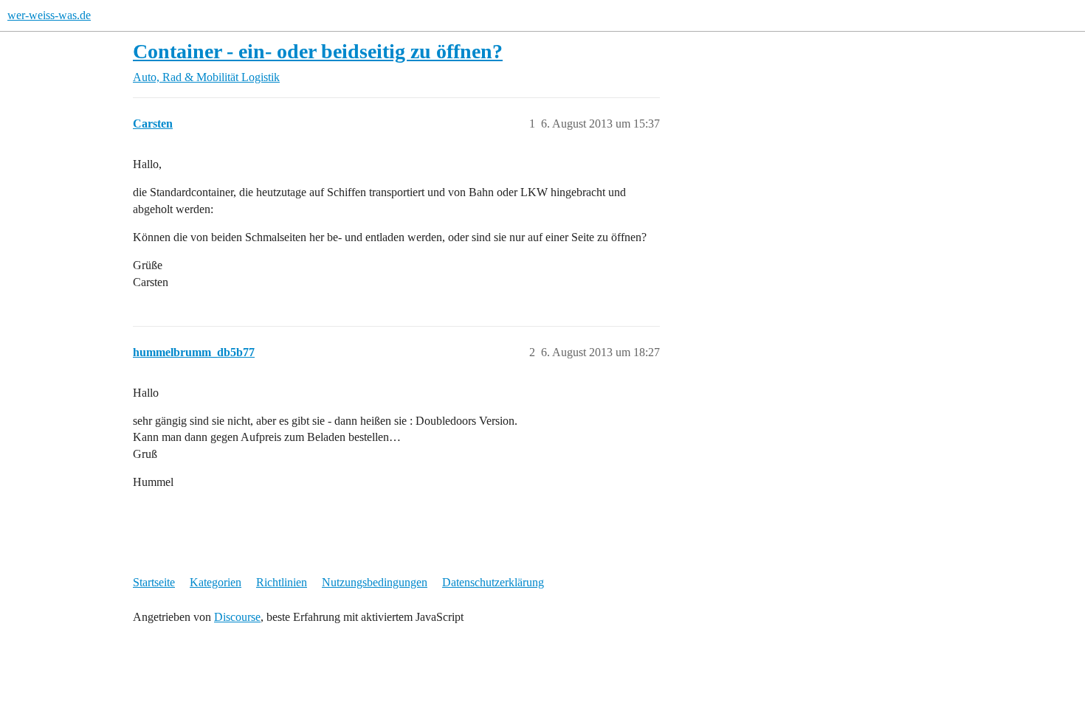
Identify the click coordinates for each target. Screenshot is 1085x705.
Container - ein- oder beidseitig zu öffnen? (318, 51)
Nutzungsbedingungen (374, 582)
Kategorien (215, 582)
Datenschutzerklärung (493, 582)
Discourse (237, 617)
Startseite (154, 582)
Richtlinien (281, 582)
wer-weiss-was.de (49, 15)
